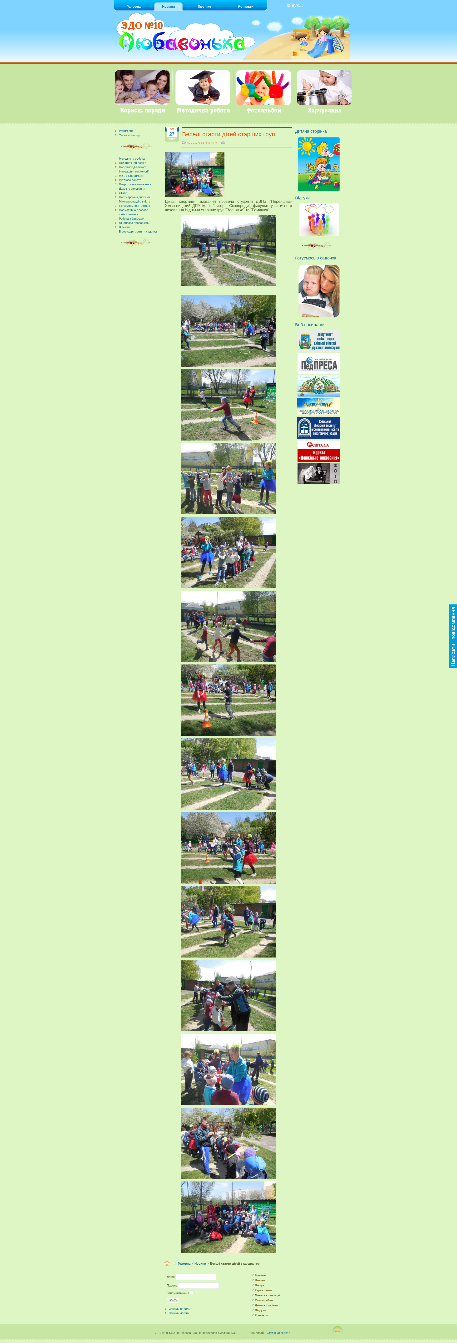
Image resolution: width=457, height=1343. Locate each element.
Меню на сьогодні (267, 1295)
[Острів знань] (319, 395)
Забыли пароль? (180, 1309)
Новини (200, 1263)
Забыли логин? (179, 1313)
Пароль (172, 1285)
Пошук (259, 1285)
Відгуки (260, 1310)
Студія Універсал (278, 1333)
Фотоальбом (264, 1300)
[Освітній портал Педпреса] (319, 373)
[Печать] (223, 143)
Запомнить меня (178, 1293)
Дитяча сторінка (266, 1305)
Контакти (261, 1315)
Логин (171, 1277)
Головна (184, 1263)
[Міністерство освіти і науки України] (318, 414)
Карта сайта (263, 1290)
